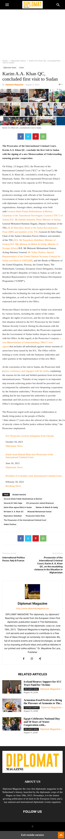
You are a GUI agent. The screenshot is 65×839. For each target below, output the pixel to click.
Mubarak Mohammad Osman (39, 511)
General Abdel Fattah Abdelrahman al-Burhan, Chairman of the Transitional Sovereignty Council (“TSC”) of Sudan (32, 215)
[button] (7, 4)
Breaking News (13, 486)
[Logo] (32, 772)
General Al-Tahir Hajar (13, 503)
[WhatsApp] (43, 136)
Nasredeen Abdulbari (13, 516)
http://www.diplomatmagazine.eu (32, 608)
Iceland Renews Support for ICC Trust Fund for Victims (43, 683)
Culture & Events (32, 708)
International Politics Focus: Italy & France (13, 559)
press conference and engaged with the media (26, 371)
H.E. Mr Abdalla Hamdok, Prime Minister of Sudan (35, 219)
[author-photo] (32, 599)
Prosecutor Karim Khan (35, 516)
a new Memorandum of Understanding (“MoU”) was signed (31, 342)
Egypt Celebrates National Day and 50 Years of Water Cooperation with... (42, 721)
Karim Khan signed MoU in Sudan (18, 507)
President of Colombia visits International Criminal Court (34, 476)
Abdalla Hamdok (19, 494)
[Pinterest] (35, 136)
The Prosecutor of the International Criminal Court (25, 520)
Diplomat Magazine (14, 84)
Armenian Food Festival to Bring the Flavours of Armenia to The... (43, 702)
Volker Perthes (10, 524)
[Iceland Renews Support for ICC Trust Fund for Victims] (11, 687)
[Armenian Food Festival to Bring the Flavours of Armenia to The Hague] (11, 706)
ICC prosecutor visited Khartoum (40, 503)
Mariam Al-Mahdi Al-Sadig (47, 507)
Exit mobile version (32, 834)
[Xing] (40, 659)
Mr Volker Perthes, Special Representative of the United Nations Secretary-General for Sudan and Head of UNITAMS (31, 256)
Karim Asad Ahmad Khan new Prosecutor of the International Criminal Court (29, 456)
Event (21, 67)
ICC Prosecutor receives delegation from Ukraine (30, 436)
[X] (28, 136)
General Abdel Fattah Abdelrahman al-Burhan (23, 499)
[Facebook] (21, 136)
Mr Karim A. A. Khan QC (14, 511)
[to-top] (61, 834)
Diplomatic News (18, 61)
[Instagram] (32, 659)
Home (5, 61)
